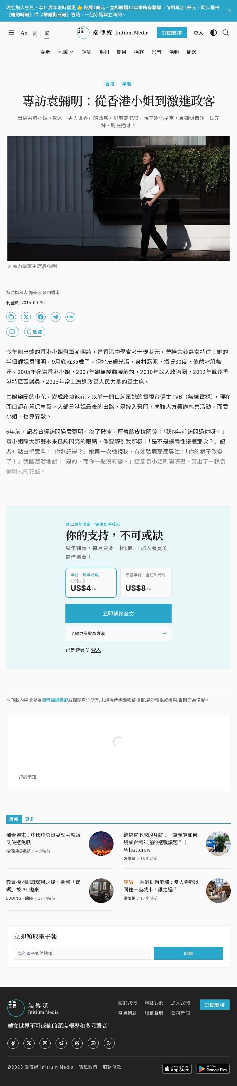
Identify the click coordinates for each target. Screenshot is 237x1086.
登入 (96, 649)
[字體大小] (24, 33)
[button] (63, 52)
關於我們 (127, 1002)
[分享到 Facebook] (41, 317)
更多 (30, 819)
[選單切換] (71, 51)
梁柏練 (129, 898)
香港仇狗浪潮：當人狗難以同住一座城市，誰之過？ (161, 885)
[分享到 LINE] (70, 317)
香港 (110, 83)
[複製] (11, 317)
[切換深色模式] (211, 32)
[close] (230, 11)
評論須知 (27, 777)
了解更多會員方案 (87, 633)
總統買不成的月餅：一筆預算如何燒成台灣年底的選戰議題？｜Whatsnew (160, 842)
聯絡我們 (154, 1002)
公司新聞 (180, 1013)
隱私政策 (88, 1067)
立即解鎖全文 (118, 613)
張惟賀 (129, 858)
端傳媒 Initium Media (49, 1067)
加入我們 (180, 1002)
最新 (14, 819)
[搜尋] (223, 32)
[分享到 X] (26, 317)
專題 (127, 83)
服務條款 (112, 1067)
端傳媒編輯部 (55, 700)
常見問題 (127, 1013)
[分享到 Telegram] (55, 317)
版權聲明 (154, 1013)
